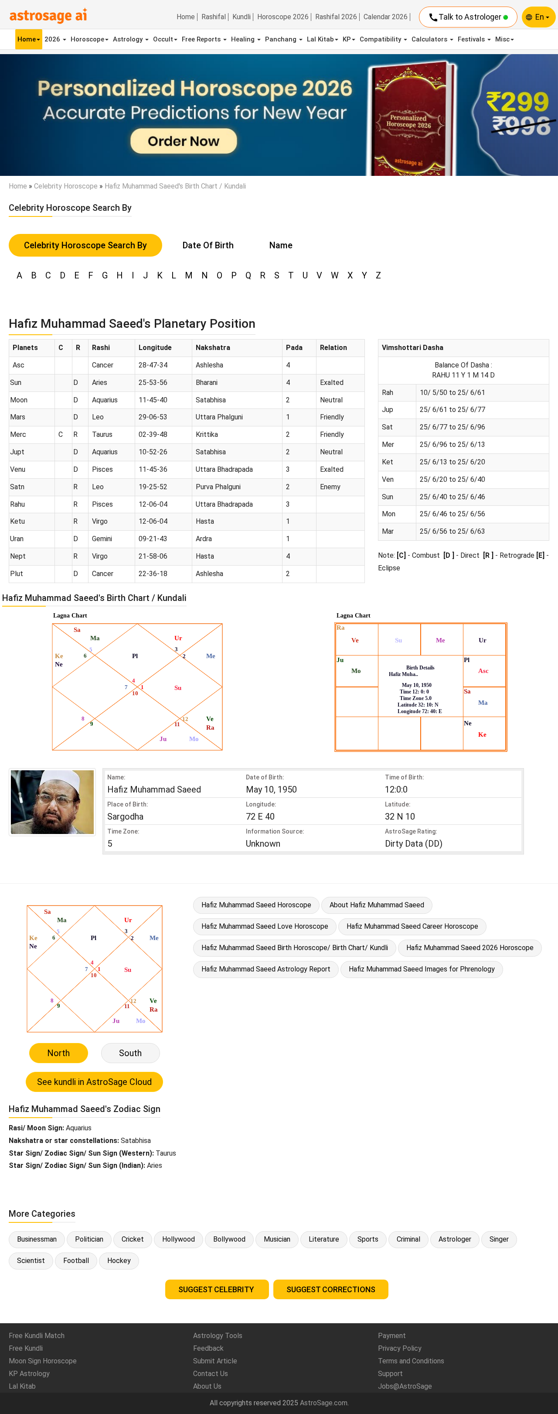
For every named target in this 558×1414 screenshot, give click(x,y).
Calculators (430, 39)
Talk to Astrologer (465, 17)
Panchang (281, 39)
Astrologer (455, 1239)
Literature (324, 1239)
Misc (502, 39)
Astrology (128, 39)
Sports (367, 1239)
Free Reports (202, 39)
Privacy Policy (400, 1348)
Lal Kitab (320, 39)
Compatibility (381, 39)
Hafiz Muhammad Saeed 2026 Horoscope (470, 948)
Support (390, 1373)
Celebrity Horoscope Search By (85, 245)
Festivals (472, 39)
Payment (392, 1336)
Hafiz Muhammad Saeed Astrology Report (265, 969)
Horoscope (87, 39)
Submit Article (215, 1361)
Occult (163, 39)
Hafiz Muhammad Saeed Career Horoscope (412, 926)
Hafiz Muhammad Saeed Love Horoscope (264, 926)
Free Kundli (26, 1348)
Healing (243, 39)
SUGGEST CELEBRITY (217, 1289)
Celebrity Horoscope (66, 186)
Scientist (31, 1260)
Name (281, 245)
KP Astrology (29, 1373)
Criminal (408, 1239)
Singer (499, 1239)
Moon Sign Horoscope (43, 1361)
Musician (277, 1239)
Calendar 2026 (386, 17)
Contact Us (210, 1373)
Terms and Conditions (411, 1361)
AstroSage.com (323, 1403)
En (540, 16)
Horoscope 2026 (283, 17)
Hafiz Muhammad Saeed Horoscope (256, 905)
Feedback (208, 1348)
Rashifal (213, 17)
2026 (53, 39)
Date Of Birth (208, 245)
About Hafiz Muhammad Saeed (377, 905)
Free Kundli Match (37, 1336)
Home (186, 17)
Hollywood (178, 1239)
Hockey (119, 1260)
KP (347, 39)
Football (76, 1260)
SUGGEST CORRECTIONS (330, 1289)
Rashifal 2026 (336, 17)
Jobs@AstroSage (405, 1386)
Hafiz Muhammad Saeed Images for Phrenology (422, 969)
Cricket (133, 1239)
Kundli (241, 17)
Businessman (37, 1239)
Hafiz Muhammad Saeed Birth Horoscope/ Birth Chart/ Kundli (294, 948)
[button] (42, 115)
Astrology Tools (217, 1336)
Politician (89, 1239)
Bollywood (229, 1239)
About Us (207, 1386)
